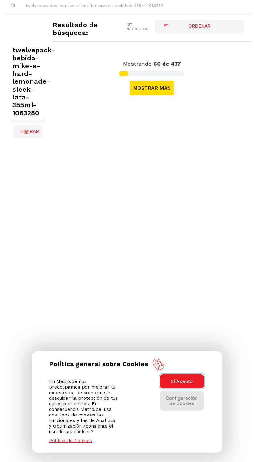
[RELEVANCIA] (199, 26)
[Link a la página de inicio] (12, 6)
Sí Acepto (182, 381)
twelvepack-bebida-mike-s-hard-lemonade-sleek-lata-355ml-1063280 (95, 5)
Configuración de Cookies (182, 400)
